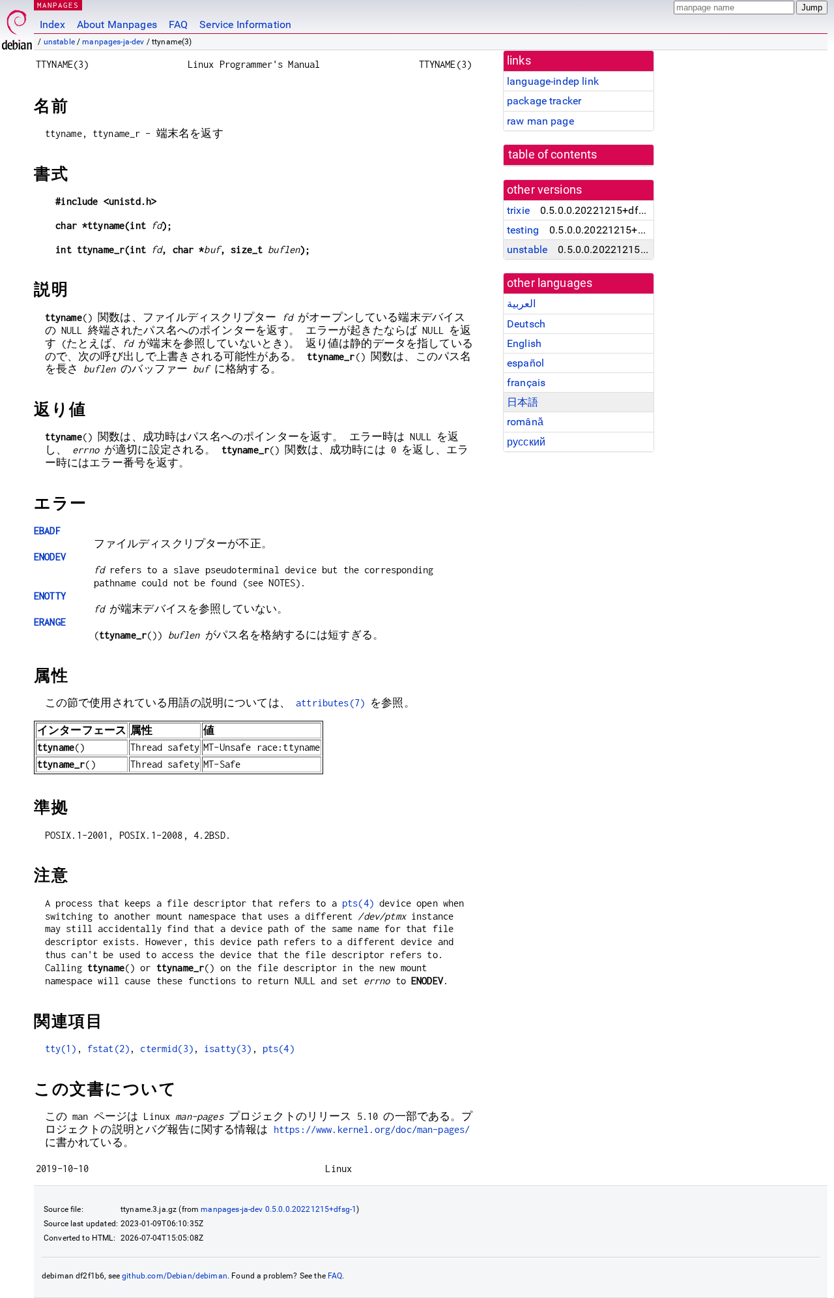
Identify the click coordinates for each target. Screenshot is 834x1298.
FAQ (178, 24)
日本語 (522, 402)
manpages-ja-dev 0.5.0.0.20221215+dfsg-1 (278, 1209)
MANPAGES (58, 5)
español (525, 363)
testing (523, 230)
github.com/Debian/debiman (174, 1275)
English (524, 343)
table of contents (552, 154)
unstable (59, 41)
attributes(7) (330, 702)
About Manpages (117, 24)
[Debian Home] (17, 26)
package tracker (544, 101)
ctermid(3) (167, 1048)
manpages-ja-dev (113, 41)
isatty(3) (228, 1048)
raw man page (540, 121)
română (525, 421)
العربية (521, 303)
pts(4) (358, 903)
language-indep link (553, 81)
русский (526, 442)
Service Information (245, 24)
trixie (518, 210)
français (526, 382)
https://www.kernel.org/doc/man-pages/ (372, 1129)
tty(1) (61, 1048)
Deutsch (526, 324)
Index (52, 24)
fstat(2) (108, 1048)
